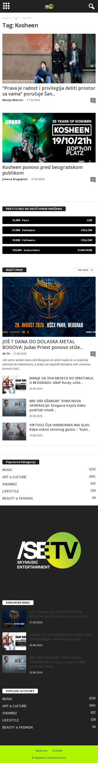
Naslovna (41, 750)
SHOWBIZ (9, 484)
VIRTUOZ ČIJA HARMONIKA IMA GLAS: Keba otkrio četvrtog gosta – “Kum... (60, 427)
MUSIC (7, 470)
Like (89, 220)
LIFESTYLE (10, 491)
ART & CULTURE (14, 477)
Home (5, 18)
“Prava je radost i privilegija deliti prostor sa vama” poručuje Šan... (48, 91)
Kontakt (57, 750)
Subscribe (85, 250)
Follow (86, 230)
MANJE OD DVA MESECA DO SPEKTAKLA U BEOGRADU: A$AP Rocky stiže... (61, 380)
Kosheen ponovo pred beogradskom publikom (42, 170)
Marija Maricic (12, 100)
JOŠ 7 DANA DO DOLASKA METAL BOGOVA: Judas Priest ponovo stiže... (42, 344)
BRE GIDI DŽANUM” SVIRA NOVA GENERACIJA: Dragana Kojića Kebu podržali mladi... (57, 405)
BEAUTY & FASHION (17, 498)
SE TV (6, 353)
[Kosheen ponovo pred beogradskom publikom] (49, 137)
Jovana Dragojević (15, 179)
